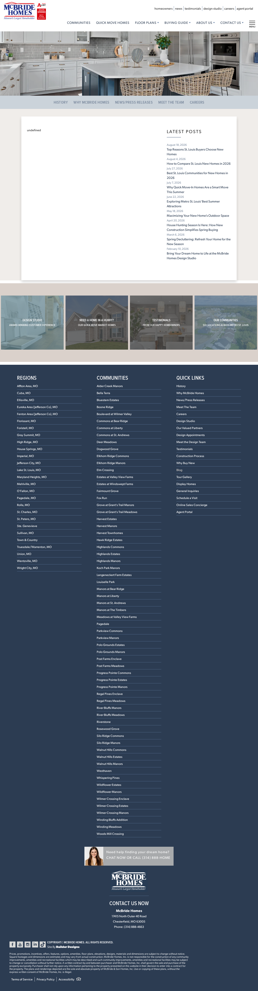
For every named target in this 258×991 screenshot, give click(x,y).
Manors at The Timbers (111, 610)
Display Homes (186, 484)
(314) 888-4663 (134, 927)
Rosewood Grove (108, 729)
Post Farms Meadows (110, 666)
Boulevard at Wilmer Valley (114, 414)
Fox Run (102, 498)
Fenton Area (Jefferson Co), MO (37, 414)
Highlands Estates (108, 554)
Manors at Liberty (108, 596)
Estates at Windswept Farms (115, 484)
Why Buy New (185, 463)
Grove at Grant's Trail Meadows (117, 512)
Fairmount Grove (108, 491)
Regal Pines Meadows (111, 701)
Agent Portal (245, 8)
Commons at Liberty (110, 428)
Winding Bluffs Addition (112, 820)
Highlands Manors (109, 561)
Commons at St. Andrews (113, 435)
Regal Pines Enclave (110, 694)
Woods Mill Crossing (110, 834)
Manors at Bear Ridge (110, 589)
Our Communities (226, 322)
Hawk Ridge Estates (109, 540)
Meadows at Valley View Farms (117, 617)
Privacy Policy (46, 979)
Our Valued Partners (189, 428)
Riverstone (104, 722)
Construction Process (190, 456)
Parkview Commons (110, 631)
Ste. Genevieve (27, 526)
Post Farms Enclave (109, 659)
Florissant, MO (26, 421)
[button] (128, 856)
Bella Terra (103, 393)
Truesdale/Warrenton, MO (34, 547)
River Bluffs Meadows (111, 715)
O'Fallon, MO (26, 491)
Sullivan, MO (25, 533)
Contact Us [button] (230, 22)
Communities (78, 22)
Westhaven (104, 771)
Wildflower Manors (109, 792)
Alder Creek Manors (110, 386)
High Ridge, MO (27, 442)
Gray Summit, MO (28, 435)
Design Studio (212, 8)
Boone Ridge (105, 407)
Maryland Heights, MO (32, 477)
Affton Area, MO (27, 386)
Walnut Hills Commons (111, 750)
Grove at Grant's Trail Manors (115, 505)
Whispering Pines (108, 778)
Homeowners (163, 8)
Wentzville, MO (27, 561)
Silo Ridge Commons (110, 736)
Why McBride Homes (91, 102)
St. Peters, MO (26, 519)
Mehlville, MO (26, 484)
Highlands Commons (110, 547)
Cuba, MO (24, 393)
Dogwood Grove (107, 449)
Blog (179, 470)
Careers (229, 8)
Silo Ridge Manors (108, 743)
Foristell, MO (25, 428)
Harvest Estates (107, 519)
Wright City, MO (27, 568)
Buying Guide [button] (176, 22)
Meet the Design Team (191, 442)
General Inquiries (187, 491)
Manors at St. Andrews (111, 603)
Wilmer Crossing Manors (113, 813)
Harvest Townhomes (110, 533)
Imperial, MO (25, 456)
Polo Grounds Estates (111, 645)
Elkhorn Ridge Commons (113, 456)
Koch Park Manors (108, 568)
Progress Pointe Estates (112, 680)
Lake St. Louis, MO (29, 470)
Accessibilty (66, 979)
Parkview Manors (108, 638)
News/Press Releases (134, 102)
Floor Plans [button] (145, 22)
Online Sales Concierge (191, 505)
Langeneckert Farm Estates (114, 575)
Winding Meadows (109, 827)
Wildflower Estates (109, 785)
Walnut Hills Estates (109, 757)
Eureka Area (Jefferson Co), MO (37, 407)
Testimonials (193, 8)
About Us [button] (204, 22)
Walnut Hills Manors (110, 764)
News (178, 8)
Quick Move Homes (112, 22)
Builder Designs (68, 947)
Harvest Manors (107, 526)
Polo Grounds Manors (111, 652)
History (61, 102)
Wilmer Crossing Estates (112, 806)
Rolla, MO (23, 505)
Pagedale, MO (26, 498)
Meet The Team (171, 102)
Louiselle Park (106, 582)
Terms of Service (22, 979)
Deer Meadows (107, 442)
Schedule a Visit (186, 498)
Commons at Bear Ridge (112, 421)
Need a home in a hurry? (97, 322)
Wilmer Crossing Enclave (113, 799)
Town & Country (27, 540)
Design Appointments (190, 435)
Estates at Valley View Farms (115, 477)
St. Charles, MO (27, 512)
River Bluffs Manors (109, 708)
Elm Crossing (105, 470)
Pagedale (103, 624)
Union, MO (24, 554)
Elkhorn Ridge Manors (111, 463)
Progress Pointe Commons (114, 673)
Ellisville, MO (25, 400)
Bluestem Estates (108, 400)
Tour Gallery (184, 477)
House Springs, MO (29, 449)
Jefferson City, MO (29, 463)
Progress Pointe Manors (112, 687)
